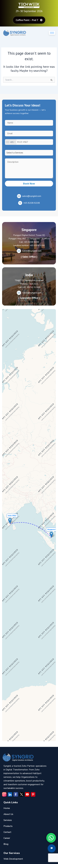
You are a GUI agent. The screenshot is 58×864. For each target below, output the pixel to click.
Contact (7, 832)
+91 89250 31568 (31, 287)
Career (7, 838)
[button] (10, 521)
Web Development (13, 858)
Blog (6, 844)
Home (7, 808)
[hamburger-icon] (52, 33)
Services (8, 820)
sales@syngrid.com (31, 196)
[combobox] (10, 142)
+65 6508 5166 (37, 245)
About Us (8, 814)
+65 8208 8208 (31, 203)
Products (8, 826)
